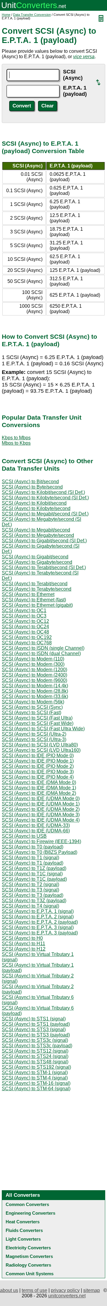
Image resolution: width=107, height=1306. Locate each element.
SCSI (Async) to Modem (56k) (33, 701)
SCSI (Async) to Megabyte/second (38, 535)
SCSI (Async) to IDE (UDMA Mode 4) (41, 820)
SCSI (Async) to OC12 (25, 621)
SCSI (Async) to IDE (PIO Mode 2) (38, 766)
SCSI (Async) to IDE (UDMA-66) (36, 830)
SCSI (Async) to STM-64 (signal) (36, 1088)
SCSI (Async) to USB (24, 836)
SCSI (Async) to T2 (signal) (30, 884)
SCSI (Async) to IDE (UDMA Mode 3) (41, 814)
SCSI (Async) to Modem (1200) (34, 669)
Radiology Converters (28, 1265)
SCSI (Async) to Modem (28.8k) (35, 691)
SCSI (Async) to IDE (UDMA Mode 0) (41, 798)
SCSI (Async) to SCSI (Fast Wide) (37, 723)
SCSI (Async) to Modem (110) (33, 658)
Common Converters (27, 1204)
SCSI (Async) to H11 (23, 943)
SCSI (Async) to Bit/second (30, 481)
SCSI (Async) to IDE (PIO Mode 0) (38, 755)
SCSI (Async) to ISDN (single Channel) (43, 648)
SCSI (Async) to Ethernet (28, 594)
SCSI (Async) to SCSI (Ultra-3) (34, 739)
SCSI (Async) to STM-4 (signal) (35, 1077)
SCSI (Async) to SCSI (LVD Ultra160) (41, 750)
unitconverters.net (67, 1295)
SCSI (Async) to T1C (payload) (34, 879)
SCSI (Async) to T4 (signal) (30, 905)
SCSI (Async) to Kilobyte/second (36, 508)
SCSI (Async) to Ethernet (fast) (34, 599)
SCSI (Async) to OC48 (25, 631)
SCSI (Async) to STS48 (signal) (35, 1061)
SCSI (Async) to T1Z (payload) (34, 868)
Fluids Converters (24, 1230)
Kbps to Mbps (16, 437)
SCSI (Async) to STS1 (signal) (34, 1018)
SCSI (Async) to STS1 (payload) (36, 1024)
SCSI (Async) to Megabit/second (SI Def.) (45, 513)
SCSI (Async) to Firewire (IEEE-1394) (41, 841)
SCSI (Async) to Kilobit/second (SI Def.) (43, 492)
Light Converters (23, 1239)
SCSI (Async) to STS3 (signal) (34, 1029)
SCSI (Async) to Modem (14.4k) (35, 685)
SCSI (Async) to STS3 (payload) (36, 1034)
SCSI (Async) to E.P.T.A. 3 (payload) (40, 932)
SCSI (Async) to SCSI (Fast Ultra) (37, 717)
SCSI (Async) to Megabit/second (36, 529)
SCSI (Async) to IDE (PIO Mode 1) (38, 760)
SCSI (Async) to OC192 (27, 637)
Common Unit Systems (30, 1273)
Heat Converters (23, 1221)
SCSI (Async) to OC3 (24, 615)
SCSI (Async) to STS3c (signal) (35, 1040)
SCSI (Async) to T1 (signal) (30, 857)
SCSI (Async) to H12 (23, 948)
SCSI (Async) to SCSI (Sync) (32, 707)
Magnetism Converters (29, 1256)
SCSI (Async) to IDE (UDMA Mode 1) (41, 803)
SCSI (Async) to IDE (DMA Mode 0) (39, 782)
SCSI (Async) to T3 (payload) (32, 895)
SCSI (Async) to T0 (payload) (32, 846)
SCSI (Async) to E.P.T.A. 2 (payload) (40, 922)
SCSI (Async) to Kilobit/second (34, 503)
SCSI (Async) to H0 (22, 938)
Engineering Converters (30, 1213)
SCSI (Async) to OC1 (24, 610)
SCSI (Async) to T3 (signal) (30, 889)
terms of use (34, 1290)
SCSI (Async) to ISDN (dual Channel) (41, 653)
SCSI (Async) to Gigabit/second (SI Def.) (44, 540)
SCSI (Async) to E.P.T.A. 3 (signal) (38, 927)
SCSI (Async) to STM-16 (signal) (36, 1083)
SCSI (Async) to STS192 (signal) (36, 1067)
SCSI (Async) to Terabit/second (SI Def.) (44, 567)
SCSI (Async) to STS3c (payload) (37, 1045)
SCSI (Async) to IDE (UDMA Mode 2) (41, 809)
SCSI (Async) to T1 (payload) (32, 862)
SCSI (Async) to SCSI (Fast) (31, 712)
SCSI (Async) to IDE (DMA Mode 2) (39, 793)
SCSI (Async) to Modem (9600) (34, 680)
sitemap (91, 1290)
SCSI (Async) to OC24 (25, 626)
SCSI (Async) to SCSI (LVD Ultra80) (40, 744)
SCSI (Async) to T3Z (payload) (34, 900)
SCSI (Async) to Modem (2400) (34, 674)
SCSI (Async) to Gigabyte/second (37, 562)
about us (9, 1290)
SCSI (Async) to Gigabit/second (35, 556)
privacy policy (65, 1290)
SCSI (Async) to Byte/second (32, 486)
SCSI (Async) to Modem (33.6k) (35, 696)
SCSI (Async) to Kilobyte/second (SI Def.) (45, 497)
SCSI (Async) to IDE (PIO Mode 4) (38, 777)
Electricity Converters (28, 1247)
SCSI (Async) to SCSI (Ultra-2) (34, 734)
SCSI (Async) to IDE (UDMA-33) (36, 825)
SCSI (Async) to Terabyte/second (36, 589)
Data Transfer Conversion (32, 14)
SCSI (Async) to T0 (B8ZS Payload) (39, 852)
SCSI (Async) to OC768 (27, 642)
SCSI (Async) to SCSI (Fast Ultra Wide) (43, 728)
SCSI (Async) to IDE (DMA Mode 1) (39, 787)
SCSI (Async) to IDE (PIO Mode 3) (38, 771)
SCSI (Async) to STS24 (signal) (35, 1056)
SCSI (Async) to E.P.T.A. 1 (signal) (38, 911)
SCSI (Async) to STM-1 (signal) (35, 1072)
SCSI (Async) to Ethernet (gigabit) (37, 605)
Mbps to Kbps (16, 443)
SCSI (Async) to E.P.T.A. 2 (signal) (38, 916)
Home (6, 14)
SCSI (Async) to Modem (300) (33, 664)
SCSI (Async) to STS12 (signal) (35, 1051)
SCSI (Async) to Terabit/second (34, 583)
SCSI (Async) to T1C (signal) (32, 873)
